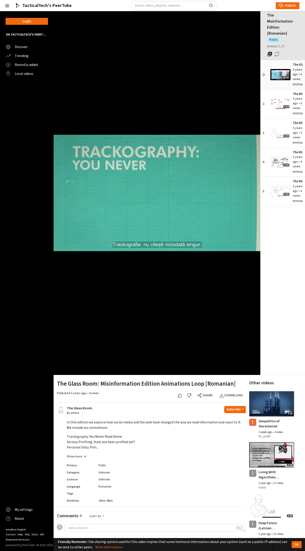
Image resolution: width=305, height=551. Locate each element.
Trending (22, 55)
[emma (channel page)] (61, 409)
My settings (24, 509)
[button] (7, 5)
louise (262, 488)
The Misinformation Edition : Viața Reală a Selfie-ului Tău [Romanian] (298, 181)
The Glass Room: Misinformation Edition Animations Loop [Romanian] (298, 64)
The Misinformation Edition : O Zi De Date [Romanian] (298, 152)
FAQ (27, 534)
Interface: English (16, 530)
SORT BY (95, 516)
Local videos (24, 73)
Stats (34, 534)
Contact (11, 534)
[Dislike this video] (189, 395)
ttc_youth (264, 436)
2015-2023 (44, 545)
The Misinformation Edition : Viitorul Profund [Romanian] (298, 123)
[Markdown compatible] (239, 528)
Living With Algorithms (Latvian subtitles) (267, 475)
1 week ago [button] (266, 432)
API (42, 534)
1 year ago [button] (265, 483)
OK (297, 544)
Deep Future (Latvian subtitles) (268, 526)
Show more (74, 456)
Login (27, 21)
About (19, 518)
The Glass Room (79, 408)
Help (20, 534)
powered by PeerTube (21, 545)
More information (109, 547)
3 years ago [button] (298, 72)
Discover (21, 46)
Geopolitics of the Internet (269, 424)
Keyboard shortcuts (18, 540)
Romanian (104, 487)
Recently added (26, 64)
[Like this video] (180, 395)
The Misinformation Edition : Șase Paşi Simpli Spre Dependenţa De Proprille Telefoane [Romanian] (298, 94)
